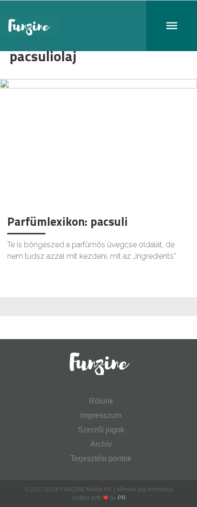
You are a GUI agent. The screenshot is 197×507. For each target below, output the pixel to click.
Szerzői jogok (101, 430)
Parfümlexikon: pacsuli (67, 221)
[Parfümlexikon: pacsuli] (98, 144)
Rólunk (101, 401)
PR (122, 498)
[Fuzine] (98, 25)
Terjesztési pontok (100, 458)
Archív (101, 444)
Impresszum (100, 415)
